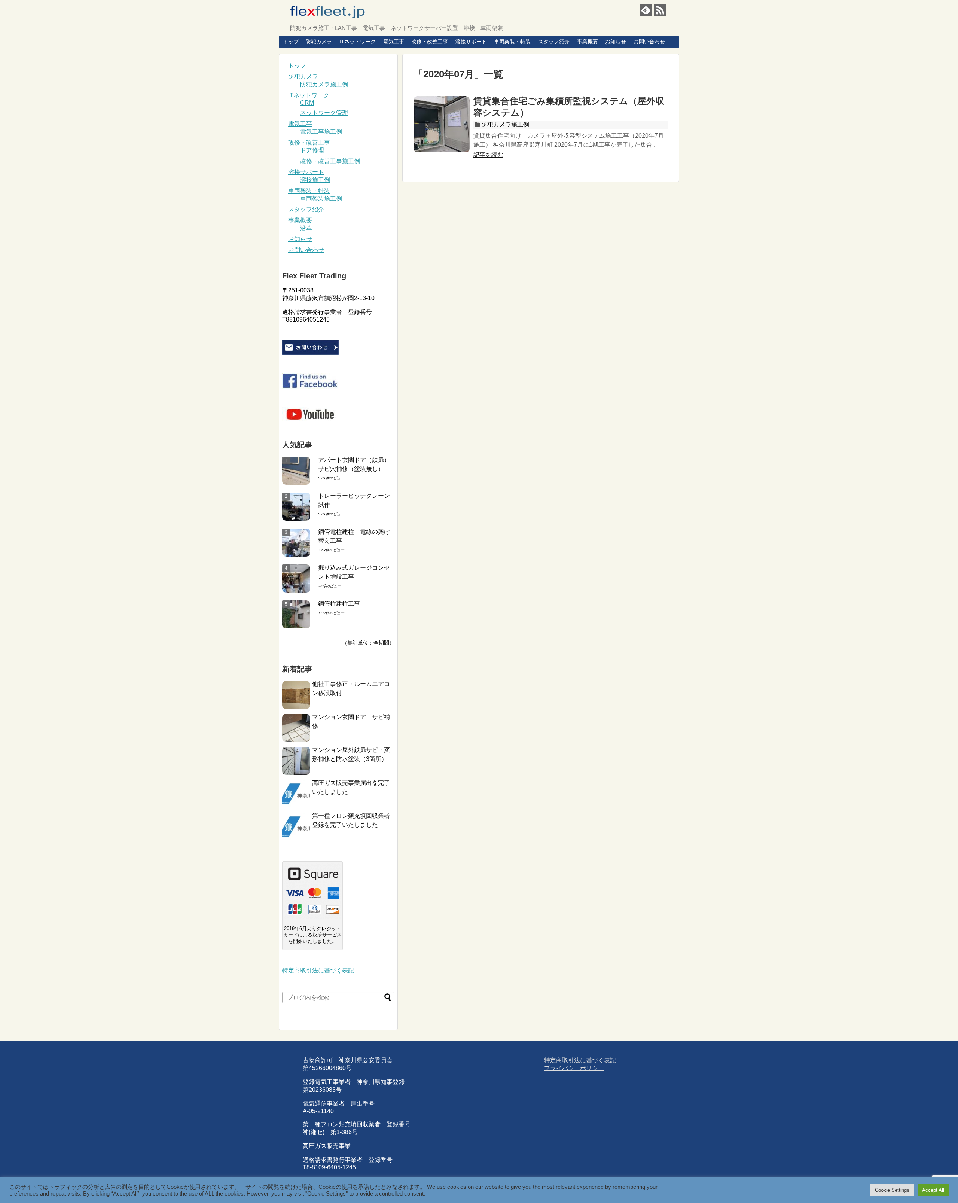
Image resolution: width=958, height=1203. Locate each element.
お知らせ (615, 42)
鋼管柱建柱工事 (339, 603)
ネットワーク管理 (324, 113)
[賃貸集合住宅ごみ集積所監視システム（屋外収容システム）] (442, 124)
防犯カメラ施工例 (505, 124)
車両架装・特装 (512, 42)
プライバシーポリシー (574, 1068)
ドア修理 (312, 150)
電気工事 (393, 42)
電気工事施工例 (321, 131)
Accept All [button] (933, 1190)
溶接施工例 (315, 180)
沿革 (306, 228)
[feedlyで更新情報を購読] (646, 10)
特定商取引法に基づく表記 (318, 970)
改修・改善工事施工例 (330, 161)
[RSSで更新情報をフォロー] (660, 10)
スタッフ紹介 (554, 42)
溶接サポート (471, 42)
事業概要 (587, 42)
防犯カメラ (319, 42)
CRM (307, 103)
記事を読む (488, 155)
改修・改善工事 (429, 42)
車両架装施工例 (321, 198)
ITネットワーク (357, 42)
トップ (291, 42)
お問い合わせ (649, 42)
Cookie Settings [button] (892, 1190)
